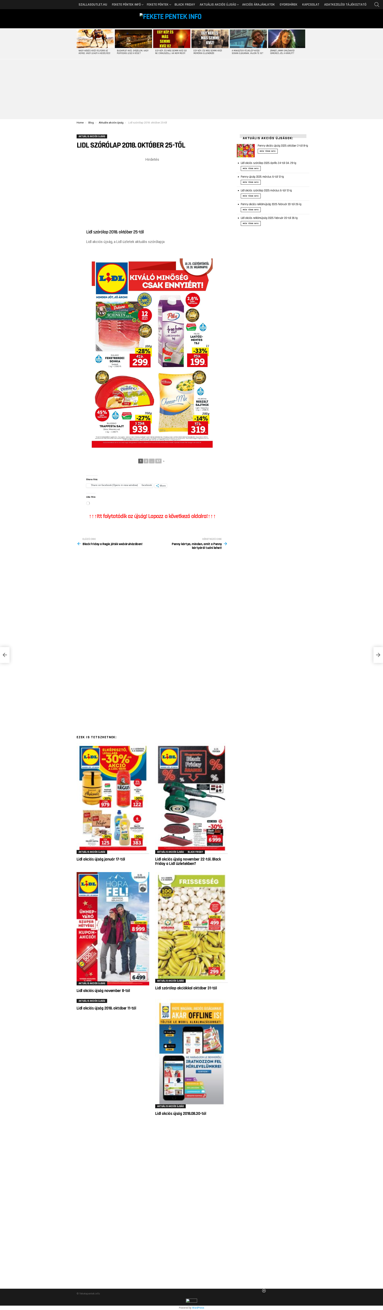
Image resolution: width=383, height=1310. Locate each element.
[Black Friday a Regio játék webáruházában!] (5, 655)
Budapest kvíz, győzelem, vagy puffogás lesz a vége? (132, 52)
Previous (79, 43)
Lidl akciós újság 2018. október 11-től (106, 1008)
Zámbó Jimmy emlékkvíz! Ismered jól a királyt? (282, 52)
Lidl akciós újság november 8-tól (103, 990)
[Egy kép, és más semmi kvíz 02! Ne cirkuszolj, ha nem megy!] (171, 38)
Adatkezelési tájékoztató (345, 4)
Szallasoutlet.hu (93, 4)
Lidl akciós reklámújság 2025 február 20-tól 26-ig (269, 218)
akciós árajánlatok (258, 4)
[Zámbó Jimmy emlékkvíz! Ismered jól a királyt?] (286, 38)
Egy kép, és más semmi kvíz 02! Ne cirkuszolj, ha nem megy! (171, 52)
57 (158, 461)
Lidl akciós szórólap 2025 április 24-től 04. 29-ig (268, 163)
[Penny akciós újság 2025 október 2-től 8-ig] (246, 150)
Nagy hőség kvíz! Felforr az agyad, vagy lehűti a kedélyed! (94, 52)
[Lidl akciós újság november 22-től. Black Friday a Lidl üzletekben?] (191, 798)
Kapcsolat (310, 4)
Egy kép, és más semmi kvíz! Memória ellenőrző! (207, 52)
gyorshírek (288, 4)
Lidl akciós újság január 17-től (101, 859)
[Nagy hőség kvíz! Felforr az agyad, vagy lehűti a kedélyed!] (95, 38)
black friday (185, 4)
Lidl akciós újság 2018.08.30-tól (180, 1113)
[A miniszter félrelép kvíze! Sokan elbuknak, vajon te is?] (248, 38)
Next (304, 43)
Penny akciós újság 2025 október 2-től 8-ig (283, 146)
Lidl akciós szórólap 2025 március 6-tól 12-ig (266, 190)
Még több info (268, 151)
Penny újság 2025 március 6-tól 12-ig (262, 177)
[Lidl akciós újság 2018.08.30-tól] (191, 1053)
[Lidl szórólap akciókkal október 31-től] (191, 927)
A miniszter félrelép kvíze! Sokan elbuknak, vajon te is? (247, 52)
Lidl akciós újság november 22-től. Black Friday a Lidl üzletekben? (188, 861)
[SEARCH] (376, 5)
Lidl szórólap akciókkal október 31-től (186, 988)
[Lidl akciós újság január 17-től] (113, 798)
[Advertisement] (191, 89)
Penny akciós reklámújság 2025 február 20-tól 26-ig (271, 204)
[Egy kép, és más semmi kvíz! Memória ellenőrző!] (210, 38)
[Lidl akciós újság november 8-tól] (113, 929)
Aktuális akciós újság (218, 4)
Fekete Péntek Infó (126, 4)
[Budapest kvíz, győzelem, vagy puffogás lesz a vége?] (133, 38)
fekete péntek (158, 4)
